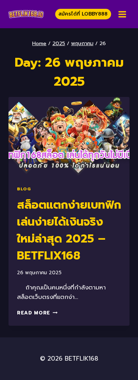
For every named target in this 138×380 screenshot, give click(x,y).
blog (24, 189)
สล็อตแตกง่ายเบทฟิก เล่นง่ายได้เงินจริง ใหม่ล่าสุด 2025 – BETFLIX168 (69, 230)
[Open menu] (122, 14)
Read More (37, 313)
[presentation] (69, 137)
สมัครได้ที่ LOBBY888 (83, 14)
